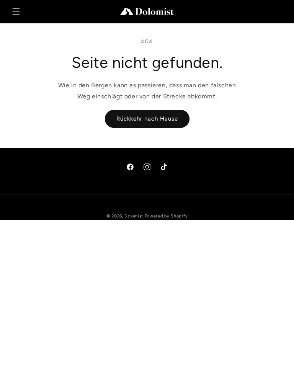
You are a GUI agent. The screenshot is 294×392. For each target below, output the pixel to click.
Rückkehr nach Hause (147, 118)
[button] (16, 11)
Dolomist (133, 216)
